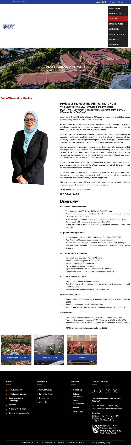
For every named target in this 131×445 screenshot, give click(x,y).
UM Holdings (78, 412)
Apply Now (113, 44)
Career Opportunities (78, 402)
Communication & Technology (16, 399)
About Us (113, 19)
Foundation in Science (17, 394)
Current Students (116, 34)
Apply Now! (101, 2)
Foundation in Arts (16, 390)
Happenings (44, 398)
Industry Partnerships (78, 395)
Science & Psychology (17, 409)
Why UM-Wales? (115, 14)
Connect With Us (116, 2)
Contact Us (113, 39)
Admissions (114, 29)
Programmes (114, 9)
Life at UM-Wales (46, 394)
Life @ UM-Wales (116, 24)
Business (12, 405)
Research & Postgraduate (19, 413)
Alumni (76, 407)
